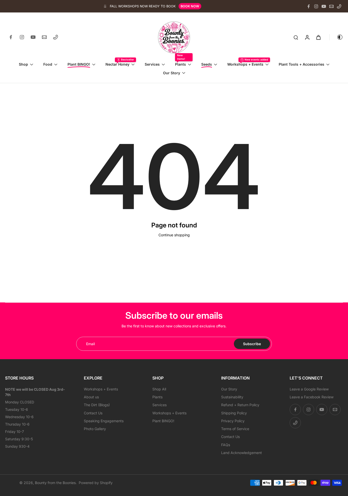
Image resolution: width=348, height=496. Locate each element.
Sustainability (232, 397)
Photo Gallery (95, 429)
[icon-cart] (318, 37)
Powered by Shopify (96, 482)
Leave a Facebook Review (311, 397)
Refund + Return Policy (240, 405)
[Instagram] (316, 6)
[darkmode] (336, 37)
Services (159, 405)
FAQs (225, 445)
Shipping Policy (234, 413)
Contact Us (93, 413)
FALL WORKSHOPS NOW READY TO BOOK (143, 6)
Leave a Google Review (309, 389)
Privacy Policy (233, 421)
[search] (295, 37)
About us (91, 397)
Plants (157, 397)
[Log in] (307, 37)
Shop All (159, 389)
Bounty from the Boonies (55, 482)
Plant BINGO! (163, 421)
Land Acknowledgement (241, 452)
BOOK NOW (190, 6)
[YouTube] (324, 6)
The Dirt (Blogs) (97, 405)
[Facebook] (308, 6)
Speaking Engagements (104, 421)
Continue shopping (174, 235)
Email (90, 344)
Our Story (229, 389)
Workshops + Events (101, 389)
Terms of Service (235, 429)
